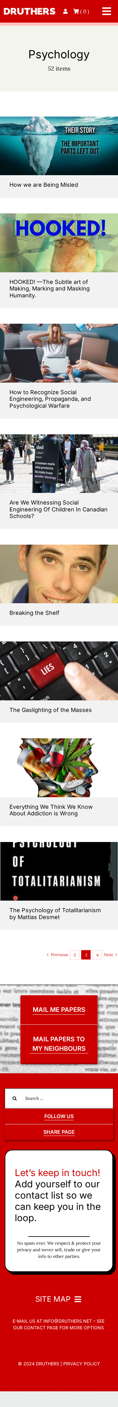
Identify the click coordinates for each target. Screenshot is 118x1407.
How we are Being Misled (43, 184)
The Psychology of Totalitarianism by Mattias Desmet (55, 913)
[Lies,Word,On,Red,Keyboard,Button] (59, 644)
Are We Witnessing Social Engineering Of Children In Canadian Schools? (58, 509)
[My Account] (66, 11)
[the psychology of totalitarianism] (59, 844)
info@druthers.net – (68, 1321)
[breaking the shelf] (59, 547)
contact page (41, 1327)
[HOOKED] (59, 216)
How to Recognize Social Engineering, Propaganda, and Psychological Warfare (50, 399)
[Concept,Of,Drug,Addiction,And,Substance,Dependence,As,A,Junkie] (59, 741)
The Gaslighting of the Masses (50, 710)
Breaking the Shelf (34, 612)
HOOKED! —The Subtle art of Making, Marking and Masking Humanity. (49, 289)
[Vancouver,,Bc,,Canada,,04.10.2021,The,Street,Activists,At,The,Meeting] (59, 437)
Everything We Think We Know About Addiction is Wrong (51, 810)
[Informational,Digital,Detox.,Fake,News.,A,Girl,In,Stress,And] (59, 326)
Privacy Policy (81, 1363)
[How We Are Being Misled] (59, 119)
